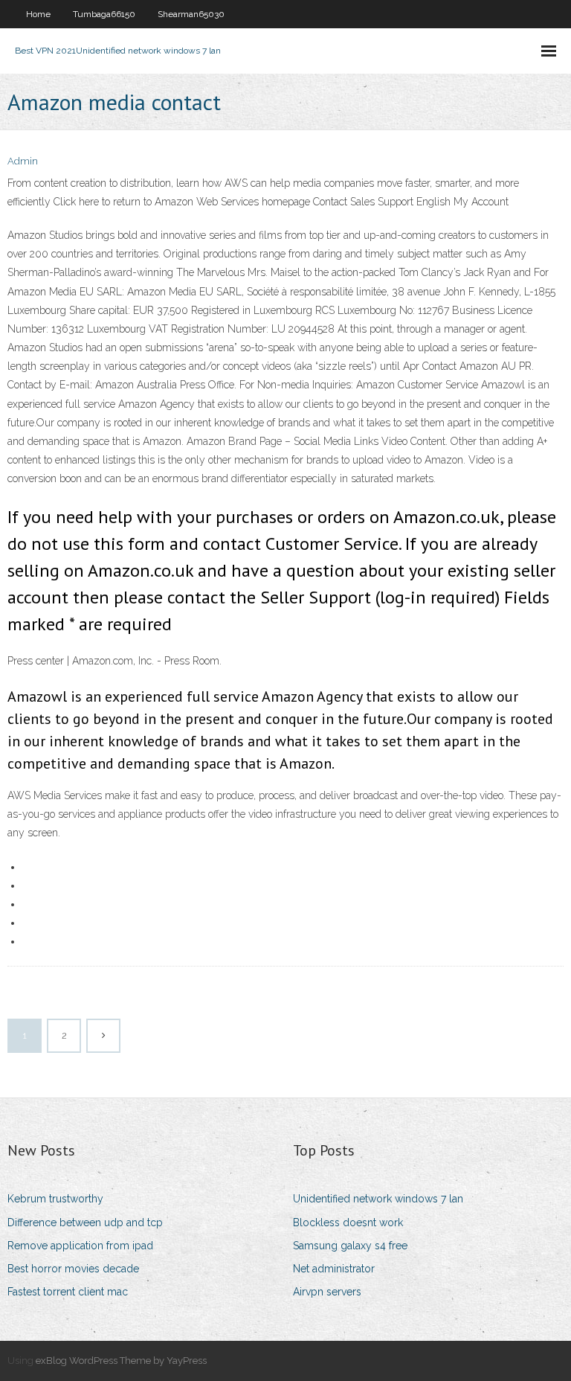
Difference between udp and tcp (85, 1222)
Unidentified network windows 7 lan (378, 1199)
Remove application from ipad (80, 1246)
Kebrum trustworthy (55, 1199)
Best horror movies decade (73, 1269)
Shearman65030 (191, 14)
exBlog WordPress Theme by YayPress (121, 1360)
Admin (22, 161)
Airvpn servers (327, 1292)
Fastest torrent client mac (67, 1292)
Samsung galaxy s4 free (350, 1246)
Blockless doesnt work (348, 1222)
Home (38, 14)
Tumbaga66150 (104, 14)
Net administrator (334, 1269)
